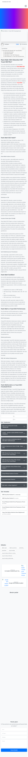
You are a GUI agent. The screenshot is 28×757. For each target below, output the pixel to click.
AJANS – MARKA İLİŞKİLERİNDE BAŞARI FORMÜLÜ (12, 646)
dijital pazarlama (13, 547)
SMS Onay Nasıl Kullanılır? (8, 494)
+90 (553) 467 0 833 (6, 1)
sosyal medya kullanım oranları (9, 553)
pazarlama (4, 550)
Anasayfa (10, 17)
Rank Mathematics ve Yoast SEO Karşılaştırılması (14, 56)
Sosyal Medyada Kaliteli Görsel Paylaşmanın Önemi (13, 501)
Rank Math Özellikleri (9, 53)
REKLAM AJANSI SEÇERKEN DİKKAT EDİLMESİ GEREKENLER (13, 676)
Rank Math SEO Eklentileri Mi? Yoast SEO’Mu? (12, 50)
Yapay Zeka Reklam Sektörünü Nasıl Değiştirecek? (13, 512)
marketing (21, 547)
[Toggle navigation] (25, 6)
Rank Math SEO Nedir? (9, 52)
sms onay (18, 494)
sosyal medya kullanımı (7, 555)
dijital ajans (4, 547)
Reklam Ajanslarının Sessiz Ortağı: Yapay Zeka (12, 706)
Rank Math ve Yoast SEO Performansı (12, 55)
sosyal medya (12, 550)
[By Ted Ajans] (3, 600)
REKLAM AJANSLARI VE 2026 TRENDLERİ (11, 615)
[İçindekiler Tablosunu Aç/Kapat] (22, 49)
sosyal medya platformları (7, 558)
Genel (16, 17)
